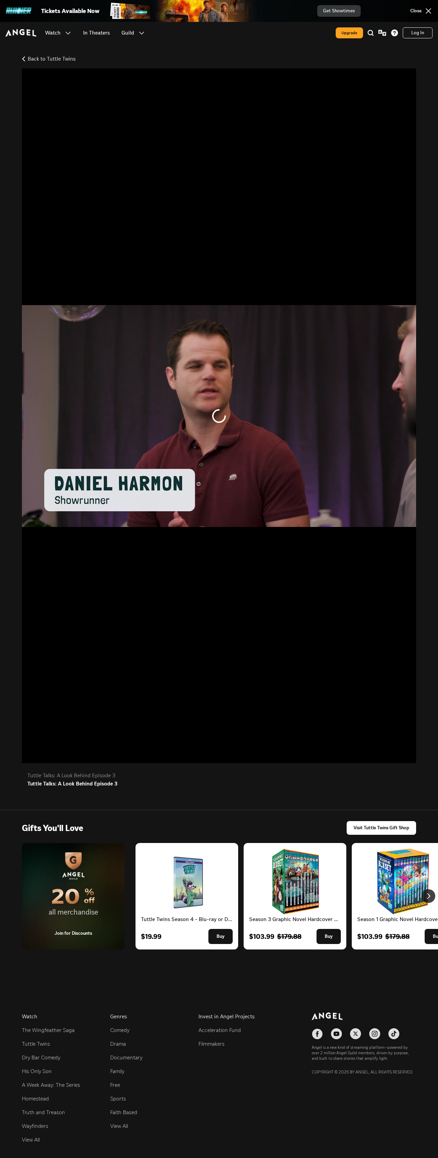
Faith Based (123, 1112)
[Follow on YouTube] (336, 1033)
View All (31, 1139)
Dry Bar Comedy (41, 1057)
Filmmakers (211, 1044)
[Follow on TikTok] (393, 1033)
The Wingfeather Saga (48, 1030)
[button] (68, 33)
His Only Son (37, 1071)
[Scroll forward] (428, 896)
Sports (118, 1098)
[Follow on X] (355, 1033)
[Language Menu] (382, 33)
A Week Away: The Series (51, 1085)
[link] (96, 33)
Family (117, 1071)
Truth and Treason (43, 1112)
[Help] (394, 33)
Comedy (119, 1030)
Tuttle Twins (36, 1044)
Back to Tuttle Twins (52, 58)
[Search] (370, 32)
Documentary (126, 1057)
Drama (118, 1044)
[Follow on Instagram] (374, 1033)
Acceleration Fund (219, 1030)
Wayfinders (35, 1126)
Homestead (35, 1098)
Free (115, 1085)
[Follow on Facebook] (317, 1033)
